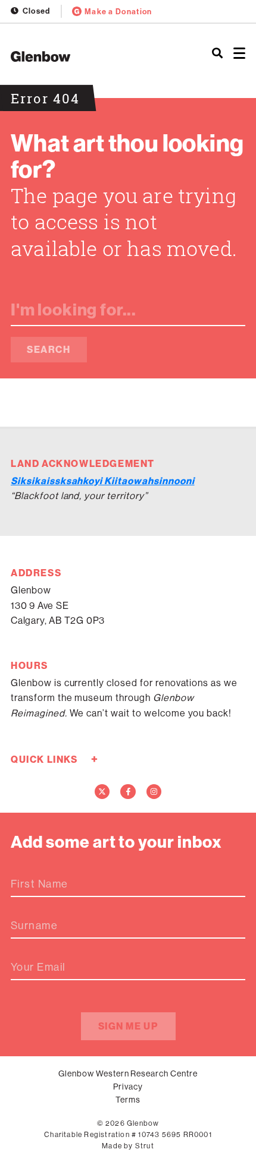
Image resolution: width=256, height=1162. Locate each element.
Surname (34, 925)
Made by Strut (128, 1145)
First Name (39, 884)
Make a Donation (118, 11)
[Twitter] (102, 792)
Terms (128, 1099)
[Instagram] (154, 792)
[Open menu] (239, 53)
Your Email (38, 967)
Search (49, 349)
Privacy (128, 1086)
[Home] (85, 56)
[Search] (217, 53)
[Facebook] (128, 792)
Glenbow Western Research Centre (128, 1073)
